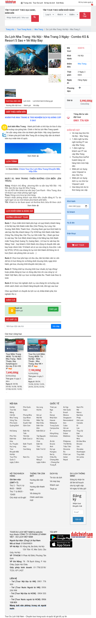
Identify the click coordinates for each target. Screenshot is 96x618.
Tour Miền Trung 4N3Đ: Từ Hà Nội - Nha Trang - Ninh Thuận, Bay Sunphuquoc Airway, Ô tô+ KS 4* (14, 361)
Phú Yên (13, 436)
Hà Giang (13, 431)
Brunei (52, 444)
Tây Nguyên (41, 436)
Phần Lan (67, 454)
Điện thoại (71, 233)
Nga (51, 410)
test (78, 460)
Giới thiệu (60, 3)
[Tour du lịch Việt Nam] (10, 1)
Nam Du (26, 457)
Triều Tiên (67, 447)
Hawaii (52, 420)
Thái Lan (53, 407)
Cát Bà (12, 415)
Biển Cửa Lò (27, 439)
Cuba (65, 426)
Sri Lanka (80, 457)
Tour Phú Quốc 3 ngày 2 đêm (14, 459)
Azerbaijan (81, 452)
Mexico (66, 415)
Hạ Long (39, 407)
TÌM (84, 16)
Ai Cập (65, 407)
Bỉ (77, 426)
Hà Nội (12, 407)
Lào (78, 428)
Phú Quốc (27, 407)
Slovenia (66, 449)
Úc (51, 412)
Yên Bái (26, 436)
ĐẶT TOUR (79, 245)
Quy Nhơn (27, 418)
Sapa (25, 410)
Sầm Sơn (26, 426)
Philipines (67, 441)
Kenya (52, 415)
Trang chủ (27, 3)
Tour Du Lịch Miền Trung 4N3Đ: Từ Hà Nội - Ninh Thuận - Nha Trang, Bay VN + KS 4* (36, 360)
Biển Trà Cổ (40, 449)
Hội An (39, 410)
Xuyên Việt (27, 423)
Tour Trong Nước (24, 29)
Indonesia (54, 436)
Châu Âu (53, 457)
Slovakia (80, 449)
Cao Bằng (27, 449)
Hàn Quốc (67, 410)
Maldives (66, 436)
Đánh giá (53, 309)
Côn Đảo (26, 420)
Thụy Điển (80, 454)
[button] (7, 66)
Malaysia (53, 423)
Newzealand (68, 420)
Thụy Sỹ (80, 431)
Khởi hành (71, 201)
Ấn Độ (52, 441)
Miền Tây (40, 420)
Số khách (71, 212)
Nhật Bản (53, 418)
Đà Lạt (39, 415)
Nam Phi (80, 407)
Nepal (65, 460)
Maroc (79, 412)
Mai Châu (40, 423)
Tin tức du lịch (56, 477)
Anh (51, 447)
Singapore (67, 418)
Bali (78, 433)
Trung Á (53, 465)
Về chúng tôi (35, 493)
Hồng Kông (54, 433)
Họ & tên (70, 223)
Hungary (53, 452)
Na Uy (52, 454)
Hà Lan (66, 428)
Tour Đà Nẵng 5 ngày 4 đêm (41, 459)
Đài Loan (80, 420)
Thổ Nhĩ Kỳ (67, 444)
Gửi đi (78, 519)
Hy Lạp (52, 449)
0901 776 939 (81, 120)
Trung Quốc (54, 426)
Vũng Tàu (13, 420)
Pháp (79, 418)
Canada (80, 423)
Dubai (65, 433)
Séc (78, 447)
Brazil (65, 412)
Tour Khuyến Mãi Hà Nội (14, 451)
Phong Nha (27, 415)
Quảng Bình (14, 426)
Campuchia (54, 428)
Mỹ (78, 410)
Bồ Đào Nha (81, 441)
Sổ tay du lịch (49, 3)
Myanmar (67, 431)
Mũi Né (39, 418)
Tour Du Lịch (38, 3)
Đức (64, 423)
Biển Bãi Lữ (40, 431)
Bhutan (79, 444)
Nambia (80, 415)
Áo (64, 452)
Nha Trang (38, 29)
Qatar (65, 457)
